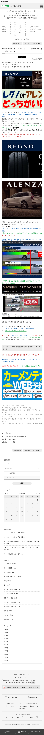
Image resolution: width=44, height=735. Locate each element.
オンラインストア (31, 717)
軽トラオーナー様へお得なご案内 (14, 537)
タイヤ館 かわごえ (15, 6)
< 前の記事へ (17, 44)
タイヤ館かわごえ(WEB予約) (31, 366)
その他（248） (8, 611)
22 (37, 511)
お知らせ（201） (9, 615)
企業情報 (22, 708)
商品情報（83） (9, 619)
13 (27, 508)
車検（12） (7, 585)
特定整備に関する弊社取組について (28, 706)
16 (6, 511)
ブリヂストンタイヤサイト (21, 714)
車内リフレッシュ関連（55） (13, 589)
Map (35, 18)
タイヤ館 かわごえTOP (20, 28)
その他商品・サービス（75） (13, 607)
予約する (23, 732)
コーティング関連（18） (11, 594)
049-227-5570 (23, 13)
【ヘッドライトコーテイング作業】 (15, 533)
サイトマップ (11, 703)
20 (27, 511)
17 (11, 511)
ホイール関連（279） (10, 568)
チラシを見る (38, 732)
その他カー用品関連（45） (12, 602)
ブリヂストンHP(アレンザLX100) (16, 331)
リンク (20, 703)
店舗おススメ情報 (25, 29)
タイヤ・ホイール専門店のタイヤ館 (4, 28)
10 (11, 508)
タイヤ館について (13, 697)
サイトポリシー (11, 706)
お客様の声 (33, 697)
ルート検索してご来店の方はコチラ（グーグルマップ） (21, 355)
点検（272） (8, 581)
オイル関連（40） (9, 572)
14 (32, 508)
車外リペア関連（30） (11, 598)
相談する (9, 732)
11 (17, 508)
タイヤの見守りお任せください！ (14, 554)
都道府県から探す (10, 29)
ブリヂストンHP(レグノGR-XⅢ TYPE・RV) (19, 328)
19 (22, 511)
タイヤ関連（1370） (10, 564)
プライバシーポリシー (31, 703)
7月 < (6, 494)
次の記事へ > (37, 44)
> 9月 (38, 494)
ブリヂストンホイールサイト (13, 717)
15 (37, 508)
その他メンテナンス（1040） (13, 576)
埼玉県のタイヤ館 (15, 29)
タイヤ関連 (12, 442)
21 (32, 511)
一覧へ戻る (27, 44)
